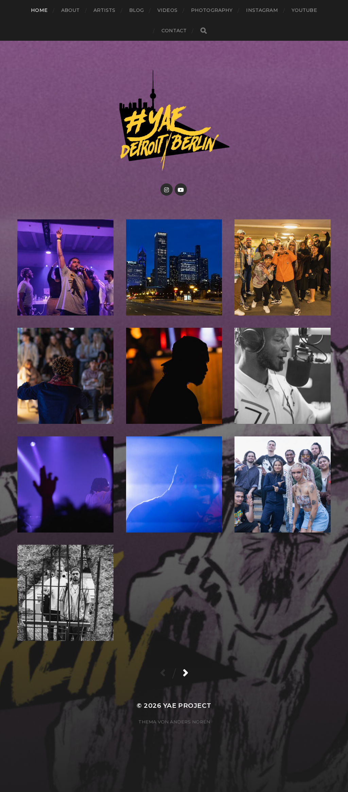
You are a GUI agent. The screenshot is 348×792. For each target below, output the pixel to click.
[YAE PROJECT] (174, 120)
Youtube (304, 10)
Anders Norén (190, 721)
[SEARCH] (203, 31)
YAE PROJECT (187, 705)
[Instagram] (166, 189)
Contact (174, 31)
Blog (136, 10)
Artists (104, 10)
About (70, 10)
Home (39, 10)
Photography (212, 10)
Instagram (262, 10)
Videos (167, 10)
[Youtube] (181, 189)
